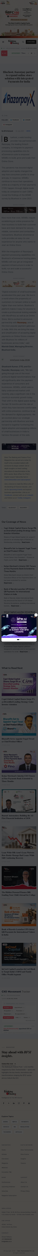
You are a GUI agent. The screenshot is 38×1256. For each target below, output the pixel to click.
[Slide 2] (20, 639)
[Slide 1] (18, 639)
